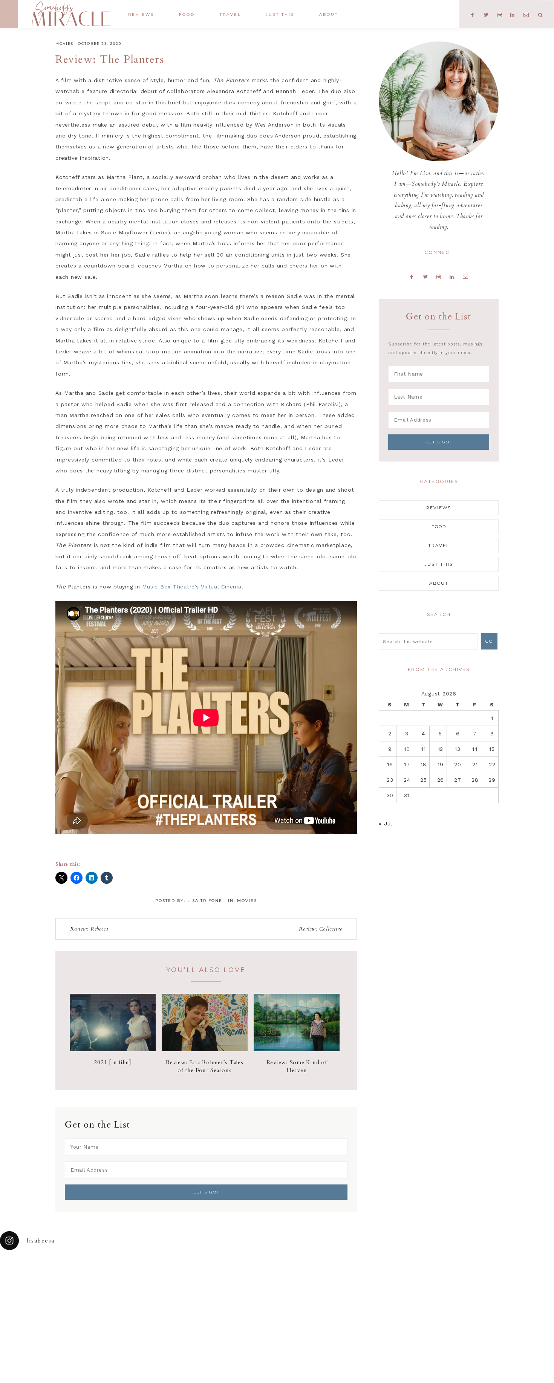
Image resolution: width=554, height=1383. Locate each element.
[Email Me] (465, 277)
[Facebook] (412, 277)
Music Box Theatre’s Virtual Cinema (192, 587)
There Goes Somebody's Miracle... (70, 14)
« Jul (385, 824)
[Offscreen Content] (9, 14)
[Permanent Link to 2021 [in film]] (113, 1049)
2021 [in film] (113, 1062)
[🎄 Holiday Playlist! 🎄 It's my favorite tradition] (104, 1278)
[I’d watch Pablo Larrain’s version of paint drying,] (173, 1278)
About (438, 583)
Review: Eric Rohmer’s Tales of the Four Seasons (204, 1066)
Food (439, 526)
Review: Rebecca (89, 928)
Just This (439, 564)
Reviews (438, 507)
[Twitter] (425, 277)
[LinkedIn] (451, 277)
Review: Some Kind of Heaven (296, 1066)
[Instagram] (438, 277)
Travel (438, 545)
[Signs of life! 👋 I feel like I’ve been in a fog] (381, 1278)
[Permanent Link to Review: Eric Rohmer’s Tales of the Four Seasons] (205, 1049)
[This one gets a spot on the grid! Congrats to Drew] (450, 1278)
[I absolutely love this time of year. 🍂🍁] (519, 1278)
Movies (64, 43)
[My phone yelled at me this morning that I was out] (242, 1278)
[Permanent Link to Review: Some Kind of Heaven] (297, 1049)
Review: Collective (320, 928)
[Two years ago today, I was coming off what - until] (34, 1278)
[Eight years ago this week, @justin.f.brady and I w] (311, 1278)
